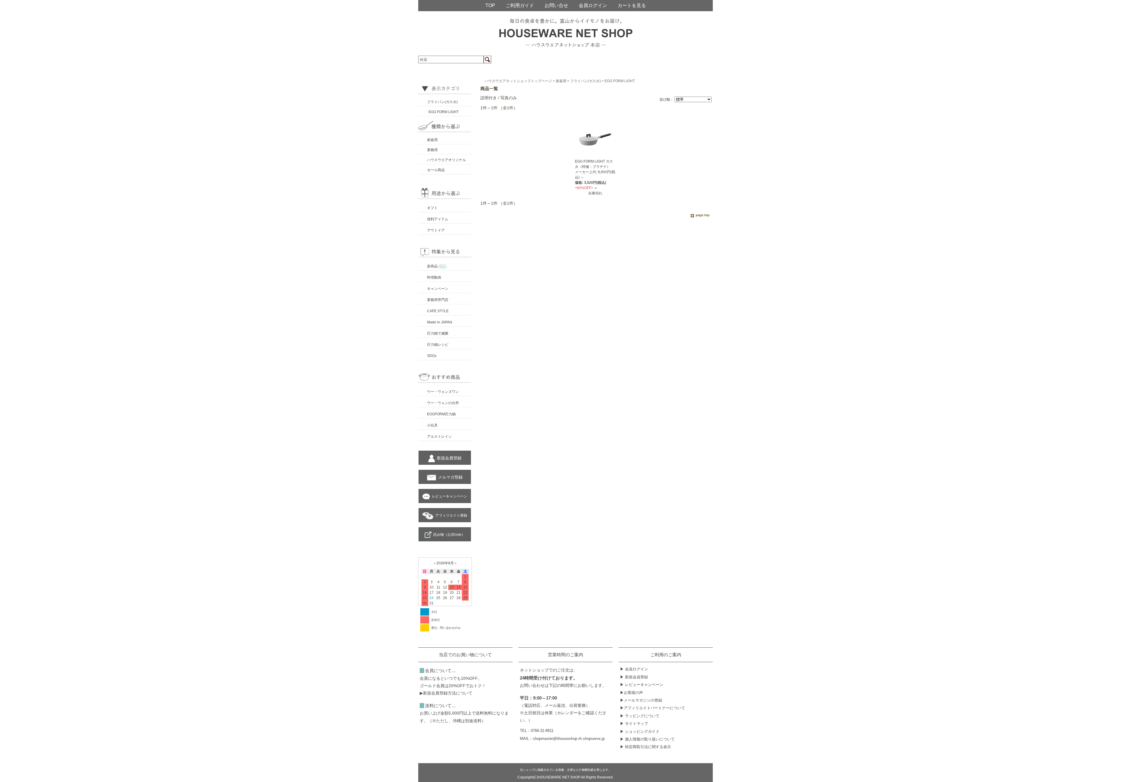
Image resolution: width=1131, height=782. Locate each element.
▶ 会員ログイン (634, 669)
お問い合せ (556, 5)
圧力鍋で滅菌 (437, 333)
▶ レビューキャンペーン (641, 684)
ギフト (432, 208)
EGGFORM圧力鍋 (441, 414)
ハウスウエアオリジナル (446, 160)
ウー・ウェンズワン (443, 392)
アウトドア (436, 230)
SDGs (431, 356)
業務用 (432, 150)
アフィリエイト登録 (451, 515)
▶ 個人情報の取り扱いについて (647, 739)
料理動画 (434, 277)
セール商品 (436, 170)
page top (703, 215)
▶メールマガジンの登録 (641, 700)
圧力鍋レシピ (437, 345)
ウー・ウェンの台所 (443, 403)
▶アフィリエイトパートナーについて (652, 708)
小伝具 (432, 425)
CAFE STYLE (438, 311)
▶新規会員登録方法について (446, 693)
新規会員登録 (449, 458)
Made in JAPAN (439, 322)
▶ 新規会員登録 (634, 677)
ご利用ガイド (520, 5)
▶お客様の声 (631, 692)
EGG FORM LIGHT (444, 112)
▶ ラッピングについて (639, 716)
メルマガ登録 (450, 477)
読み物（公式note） (449, 535)
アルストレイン (439, 436)
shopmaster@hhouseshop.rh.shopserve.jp (569, 739)
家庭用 (432, 140)
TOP (490, 5)
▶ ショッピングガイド (639, 731)
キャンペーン (437, 289)
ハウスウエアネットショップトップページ (518, 81)
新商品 (436, 266)
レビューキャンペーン (449, 496)
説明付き (488, 97)
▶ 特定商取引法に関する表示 (645, 747)
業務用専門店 (437, 300)
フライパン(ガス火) (442, 102)
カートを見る (632, 5)
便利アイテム (437, 219)
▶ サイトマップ (634, 723)
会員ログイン (593, 5)
